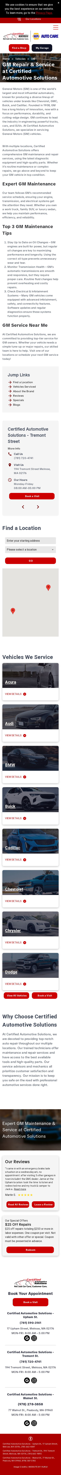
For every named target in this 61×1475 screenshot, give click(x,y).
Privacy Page (44, 12)
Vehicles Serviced (24, 386)
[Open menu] (55, 27)
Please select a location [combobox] (22, 549)
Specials (18, 400)
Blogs (16, 405)
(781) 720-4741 (23, 458)
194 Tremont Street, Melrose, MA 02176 (30, 1367)
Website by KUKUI (38, 1466)
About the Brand (23, 391)
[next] (38, 506)
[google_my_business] (27, 1338)
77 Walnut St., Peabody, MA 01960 (30, 1410)
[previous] (23, 506)
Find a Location (23, 382)
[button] (48, 587)
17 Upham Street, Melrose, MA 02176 (30, 1328)
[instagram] (34, 1338)
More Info (14, 448)
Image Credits (20, 1466)
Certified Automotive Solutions (29, 1313)
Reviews (18, 395)
